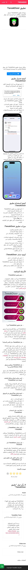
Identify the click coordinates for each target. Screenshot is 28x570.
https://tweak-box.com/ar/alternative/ (12, 533)
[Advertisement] (14, 46)
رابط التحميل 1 (12, 74)
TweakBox (22, 2)
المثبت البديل (17, 437)
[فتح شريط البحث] (11, 2)
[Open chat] (2, 566)
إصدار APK (14, 454)
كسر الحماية (7, 422)
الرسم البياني (22, 288)
